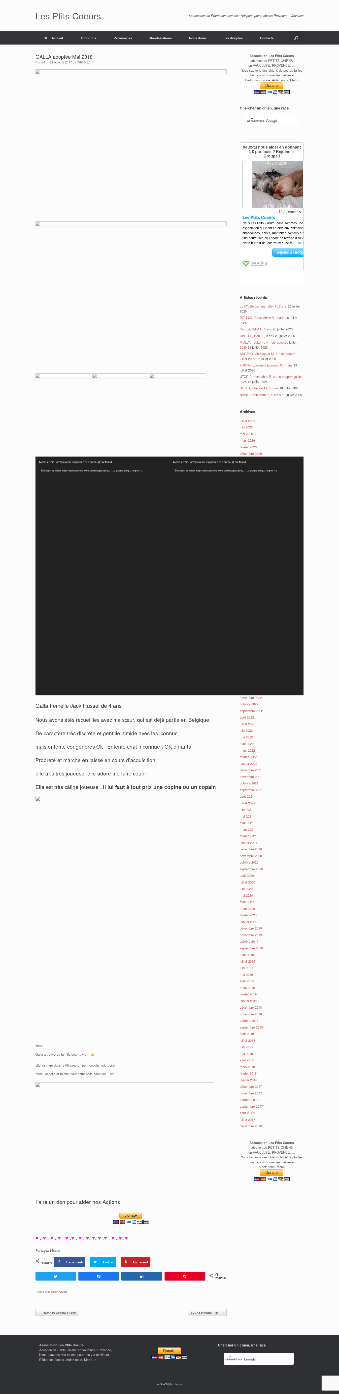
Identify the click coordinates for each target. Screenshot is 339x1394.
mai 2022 (246, 737)
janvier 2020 (248, 921)
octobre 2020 (249, 862)
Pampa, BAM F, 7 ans (256, 329)
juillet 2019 (247, 961)
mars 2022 (247, 750)
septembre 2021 (251, 789)
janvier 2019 (248, 1000)
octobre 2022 (249, 704)
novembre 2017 (251, 1093)
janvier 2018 (248, 1080)
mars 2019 (247, 987)
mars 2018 (247, 1066)
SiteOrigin (166, 1384)
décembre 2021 (251, 770)
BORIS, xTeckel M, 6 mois (259, 388)
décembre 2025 (251, 453)
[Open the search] (296, 38)
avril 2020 (247, 901)
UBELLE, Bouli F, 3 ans (257, 335)
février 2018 (248, 1073)
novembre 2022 (251, 697)
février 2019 (248, 994)
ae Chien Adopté (57, 1291)
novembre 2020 (251, 855)
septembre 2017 (251, 1106)
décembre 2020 (251, 849)
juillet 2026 (247, 420)
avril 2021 (247, 822)
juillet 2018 (247, 1040)
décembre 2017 (251, 1086)
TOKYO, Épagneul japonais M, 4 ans (266, 365)
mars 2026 (247, 440)
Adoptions (88, 38)
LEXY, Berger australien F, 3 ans (263, 306)
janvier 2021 (248, 842)
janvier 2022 (248, 763)
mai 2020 (246, 895)
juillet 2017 (247, 1119)
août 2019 (247, 954)
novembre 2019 (251, 934)
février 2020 (248, 915)
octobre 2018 (249, 1020)
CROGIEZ (83, 62)
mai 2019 (246, 974)
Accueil (57, 38)
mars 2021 (247, 829)
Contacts (266, 38)
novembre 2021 (251, 776)
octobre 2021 (249, 783)
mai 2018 (246, 1053)
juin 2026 (246, 427)
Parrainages (123, 38)
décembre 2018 (251, 1007)
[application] (102, 576)
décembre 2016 (251, 1126)
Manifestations (160, 38)
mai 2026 (246, 433)
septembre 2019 (251, 948)
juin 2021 (246, 809)
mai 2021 (246, 816)
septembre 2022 (251, 710)
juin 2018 (246, 1046)
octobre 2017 (249, 1099)
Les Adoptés (233, 38)
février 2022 (248, 756)
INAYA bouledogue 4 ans (57, 1312)
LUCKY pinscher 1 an (207, 1312)
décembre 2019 (251, 928)
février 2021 (248, 835)
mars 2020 (247, 908)
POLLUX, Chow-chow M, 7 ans (262, 317)
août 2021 (247, 796)
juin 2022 (246, 730)
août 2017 (247, 1112)
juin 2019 (246, 967)
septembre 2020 (251, 869)
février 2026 (248, 447)
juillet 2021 (247, 803)
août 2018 (247, 1033)
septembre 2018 (251, 1027)
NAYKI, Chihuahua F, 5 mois (260, 394)
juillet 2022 (247, 724)
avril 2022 (247, 743)
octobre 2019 (249, 941)
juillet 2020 (247, 882)
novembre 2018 (251, 1014)
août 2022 (247, 717)
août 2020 (247, 875)
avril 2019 (247, 981)
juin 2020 (246, 888)
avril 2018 (247, 1060)
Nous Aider (197, 38)
